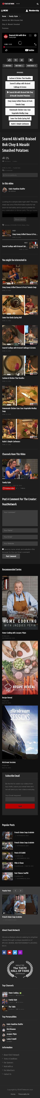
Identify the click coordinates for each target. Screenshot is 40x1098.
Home (13, 1094)
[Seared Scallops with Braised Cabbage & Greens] (20, 248)
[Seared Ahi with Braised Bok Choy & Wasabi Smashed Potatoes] (20, 275)
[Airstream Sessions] (20, 732)
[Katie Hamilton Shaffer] (5, 189)
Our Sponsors (8, 1062)
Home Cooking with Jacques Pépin (14, 633)
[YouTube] (9, 952)
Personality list (23, 1094)
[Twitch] (20, 952)
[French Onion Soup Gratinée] (7, 836)
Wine (27, 225)
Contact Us (7, 1074)
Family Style (16, 168)
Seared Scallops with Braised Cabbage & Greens (20, 85)
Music (24, 225)
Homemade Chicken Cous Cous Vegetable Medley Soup (20, 111)
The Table (12, 1007)
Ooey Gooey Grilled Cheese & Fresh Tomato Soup (20, 102)
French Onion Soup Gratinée (24, 832)
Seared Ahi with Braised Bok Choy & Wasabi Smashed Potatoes (21, 94)
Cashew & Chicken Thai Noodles (20, 78)
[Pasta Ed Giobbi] (7, 856)
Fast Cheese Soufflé (21, 873)
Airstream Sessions (9, 762)
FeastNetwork (9, 504)
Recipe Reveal (7, 697)
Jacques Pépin (12, 1034)
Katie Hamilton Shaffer (17, 189)
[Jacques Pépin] (4, 1035)
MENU (5, 10)
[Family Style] (20, 478)
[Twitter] (15, 952)
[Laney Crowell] (4, 1040)
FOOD (19, 225)
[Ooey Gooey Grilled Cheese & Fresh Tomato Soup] (20, 236)
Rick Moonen (11, 1029)
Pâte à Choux (19, 863)
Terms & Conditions (10, 1059)
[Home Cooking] (4, 994)
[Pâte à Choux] (7, 866)
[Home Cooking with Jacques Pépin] (20, 603)
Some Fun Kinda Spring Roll (20, 118)
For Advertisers (9, 1070)
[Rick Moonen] (4, 1030)
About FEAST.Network (11, 1055)
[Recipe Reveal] (20, 668)
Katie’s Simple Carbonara (20, 124)
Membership (33, 10)
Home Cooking (14, 993)
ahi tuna (7, 225)
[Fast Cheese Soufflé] (7, 876)
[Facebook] (4, 952)
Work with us (8, 1066)
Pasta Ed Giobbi (19, 853)
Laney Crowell (11, 1039)
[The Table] (4, 1008)
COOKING (13, 225)
